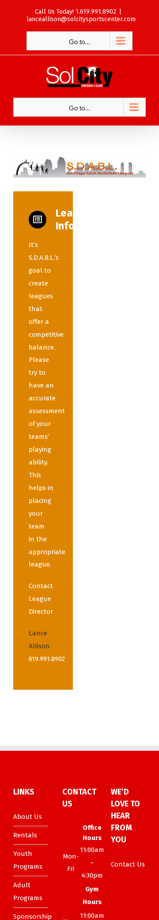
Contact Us (128, 864)
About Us (27, 817)
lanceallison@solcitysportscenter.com (81, 19)
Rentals (25, 835)
